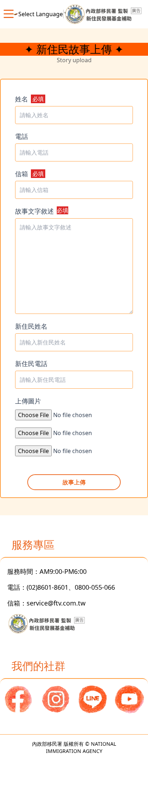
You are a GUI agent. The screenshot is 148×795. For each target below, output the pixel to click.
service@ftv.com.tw (56, 603)
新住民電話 (31, 363)
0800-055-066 (95, 587)
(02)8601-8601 (47, 587)
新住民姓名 (31, 326)
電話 (21, 136)
